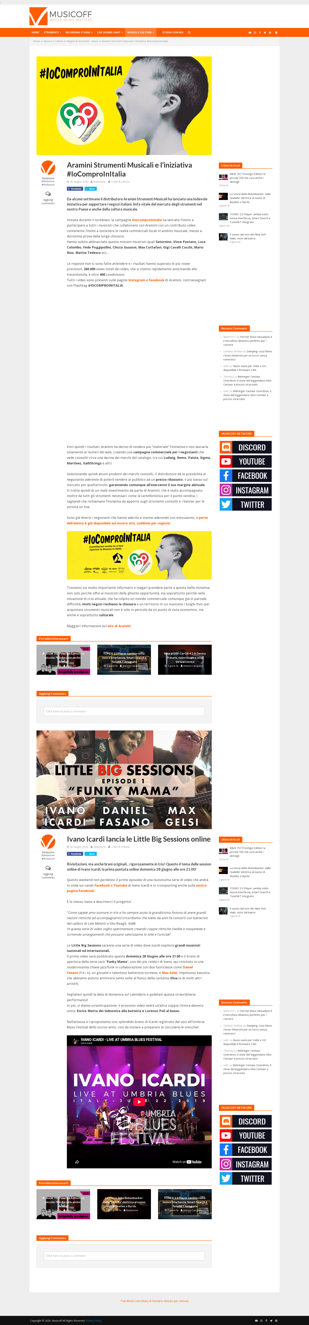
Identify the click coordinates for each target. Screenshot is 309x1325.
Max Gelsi (169, 973)
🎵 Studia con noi (171, 32)
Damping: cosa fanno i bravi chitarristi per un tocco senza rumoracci (247, 355)
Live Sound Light (108, 32)
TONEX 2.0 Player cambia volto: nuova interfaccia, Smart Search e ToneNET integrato (124, 657)
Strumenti (51, 32)
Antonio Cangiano (132, 665)
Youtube (120, 885)
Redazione (48, 178)
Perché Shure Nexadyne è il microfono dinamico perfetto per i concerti (247, 340)
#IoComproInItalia (147, 220)
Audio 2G (71, 665)
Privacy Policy (94, 1320)
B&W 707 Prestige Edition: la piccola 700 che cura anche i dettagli (64, 657)
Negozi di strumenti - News (82, 41)
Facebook (102, 885)
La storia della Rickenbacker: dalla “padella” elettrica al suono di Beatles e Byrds (124, 1202)
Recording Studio (78, 32)
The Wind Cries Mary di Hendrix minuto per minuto (154, 1301)
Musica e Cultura (139, 32)
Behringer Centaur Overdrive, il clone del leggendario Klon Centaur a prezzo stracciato (247, 380)
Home (35, 32)
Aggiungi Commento (48, 201)
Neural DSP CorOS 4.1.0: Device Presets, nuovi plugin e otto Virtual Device (185, 657)
